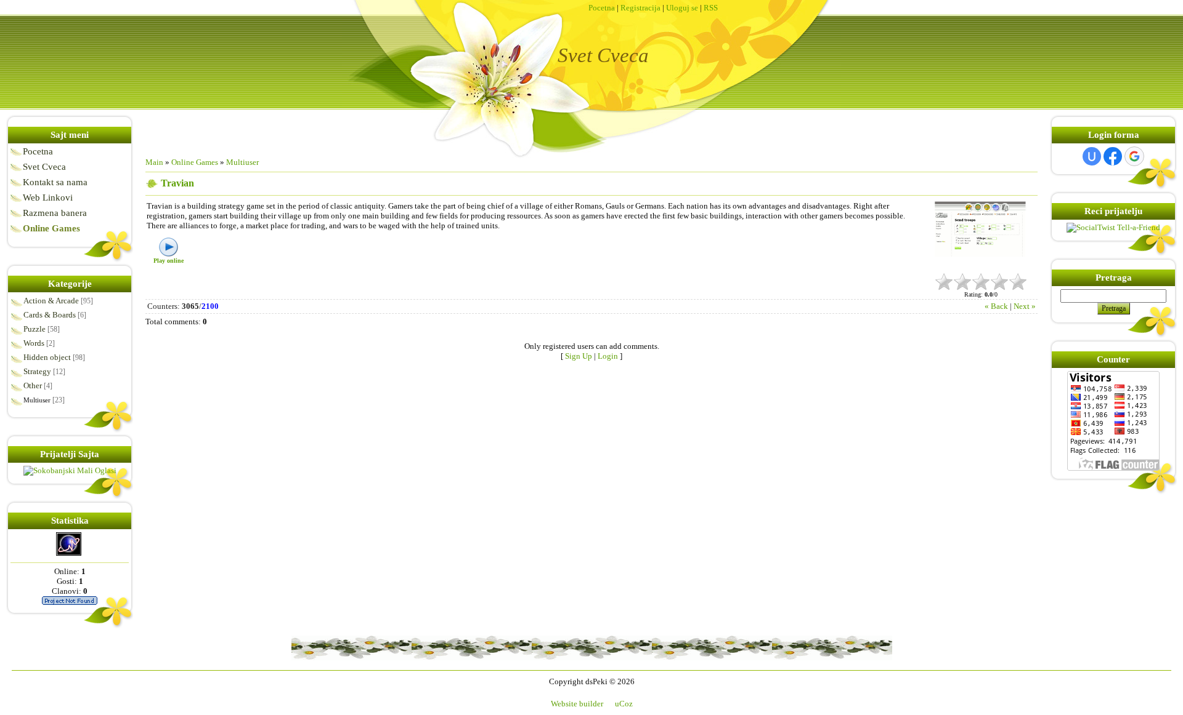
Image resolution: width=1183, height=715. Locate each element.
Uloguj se (682, 7)
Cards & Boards (49, 314)
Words (33, 343)
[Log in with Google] (1134, 156)
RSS (711, 7)
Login (608, 356)
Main (154, 162)
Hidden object (47, 357)
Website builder (577, 703)
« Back (996, 306)
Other (32, 385)
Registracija (640, 7)
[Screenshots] (981, 236)
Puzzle (34, 329)
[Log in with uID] (1092, 156)
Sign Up (578, 356)
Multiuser (37, 400)
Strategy (37, 371)
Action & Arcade (51, 300)
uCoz (624, 703)
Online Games (194, 162)
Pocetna (601, 7)
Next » (1025, 306)
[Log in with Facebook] (1113, 156)
